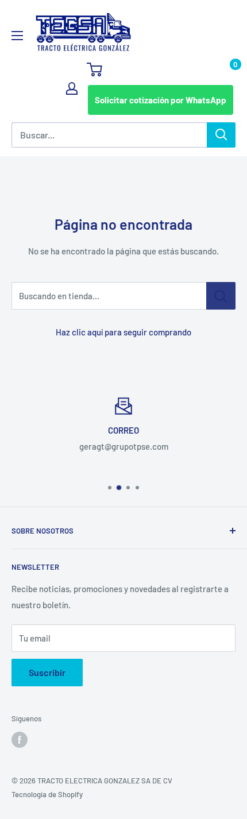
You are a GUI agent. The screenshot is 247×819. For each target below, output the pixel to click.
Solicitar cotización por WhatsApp (160, 100)
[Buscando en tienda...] (221, 296)
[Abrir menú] (17, 35)
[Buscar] (221, 135)
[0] (160, 69)
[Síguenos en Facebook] (19, 740)
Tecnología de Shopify (47, 794)
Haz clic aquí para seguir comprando (123, 332)
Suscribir (47, 672)
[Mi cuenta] (72, 88)
